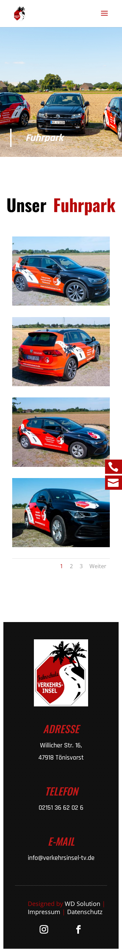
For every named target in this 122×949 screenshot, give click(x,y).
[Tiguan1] (61, 304)
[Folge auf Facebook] (78, 929)
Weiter (97, 566)
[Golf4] (61, 465)
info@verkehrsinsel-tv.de (61, 857)
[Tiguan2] (61, 384)
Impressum (44, 912)
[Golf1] (61, 545)
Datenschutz (84, 912)
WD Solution (82, 904)
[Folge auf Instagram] (43, 929)
